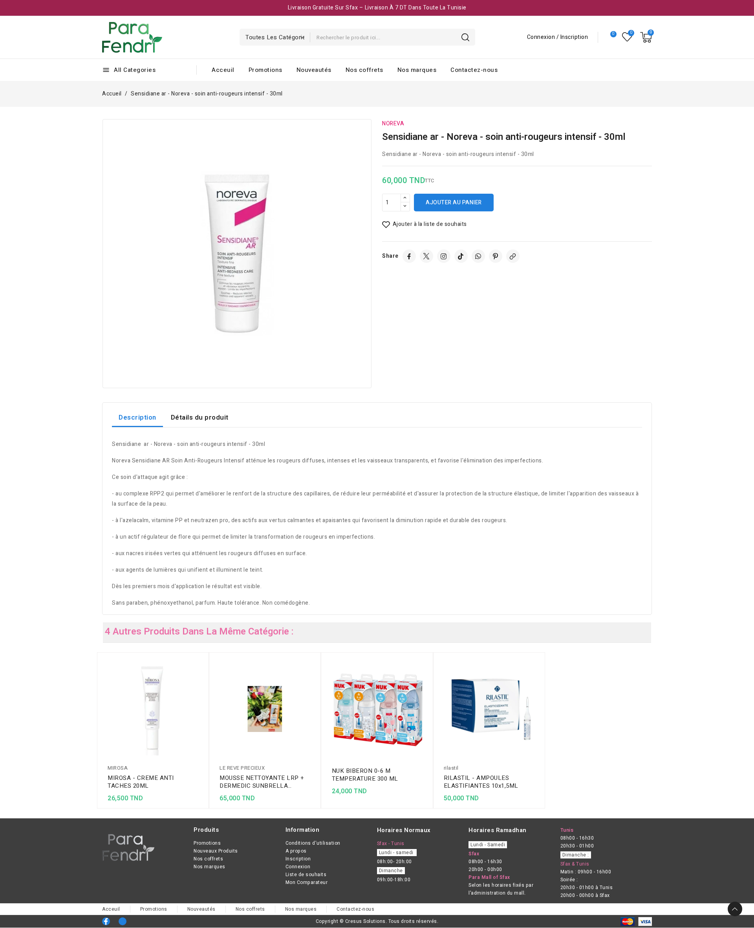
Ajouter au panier (454, 202)
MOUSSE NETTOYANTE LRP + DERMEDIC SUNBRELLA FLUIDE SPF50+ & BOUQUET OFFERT (262, 782)
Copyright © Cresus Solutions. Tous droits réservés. (377, 921)
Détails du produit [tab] (200, 417)
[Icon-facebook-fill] (106, 921)
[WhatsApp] (478, 256)
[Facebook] (409, 256)
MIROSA (118, 768)
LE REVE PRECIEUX (242, 768)
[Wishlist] (627, 37)
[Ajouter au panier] (200, 710)
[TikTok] (461, 256)
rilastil (451, 768)
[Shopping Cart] (646, 37)
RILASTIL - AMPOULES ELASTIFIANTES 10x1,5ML (481, 782)
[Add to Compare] (200, 679)
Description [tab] (137, 417)
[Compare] (610, 37)
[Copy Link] (513, 256)
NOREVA (393, 123)
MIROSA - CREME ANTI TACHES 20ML (141, 782)
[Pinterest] (495, 256)
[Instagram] (443, 256)
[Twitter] (426, 256)
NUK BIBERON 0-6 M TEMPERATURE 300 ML (365, 775)
